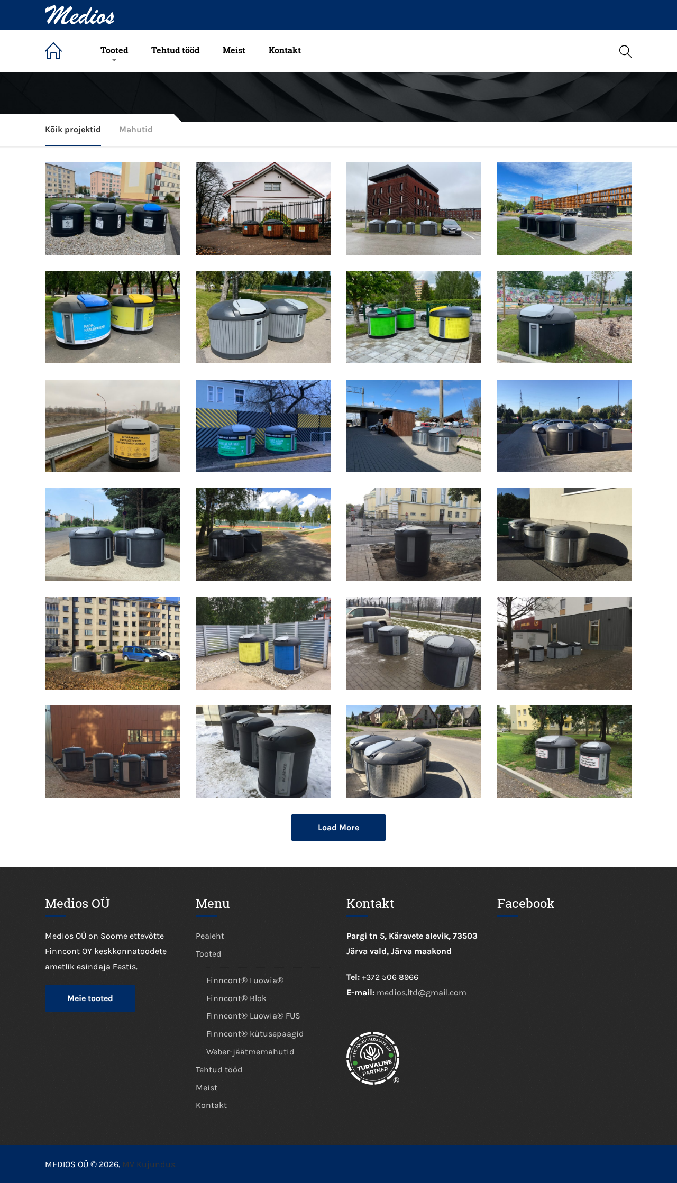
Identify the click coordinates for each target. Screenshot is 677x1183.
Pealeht (62, 50)
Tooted (114, 50)
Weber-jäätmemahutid (250, 1052)
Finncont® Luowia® (244, 980)
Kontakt (285, 50)
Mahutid (136, 129)
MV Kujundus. (149, 1164)
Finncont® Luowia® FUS (253, 1016)
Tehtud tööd (175, 50)
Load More (338, 827)
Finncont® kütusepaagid (255, 1034)
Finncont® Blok (236, 998)
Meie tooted (90, 998)
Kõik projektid (73, 129)
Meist (234, 50)
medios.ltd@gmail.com (421, 992)
